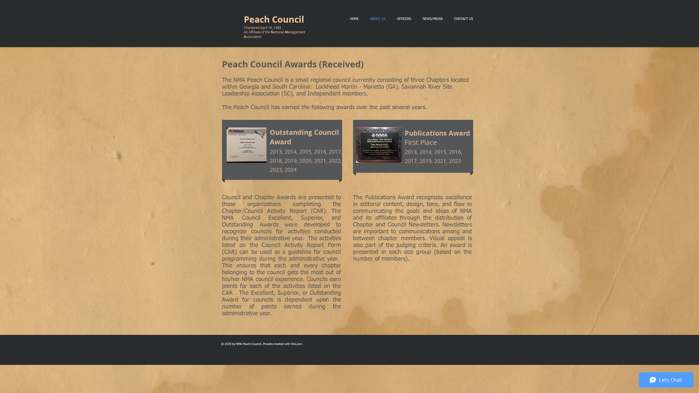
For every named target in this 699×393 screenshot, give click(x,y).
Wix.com (296, 344)
